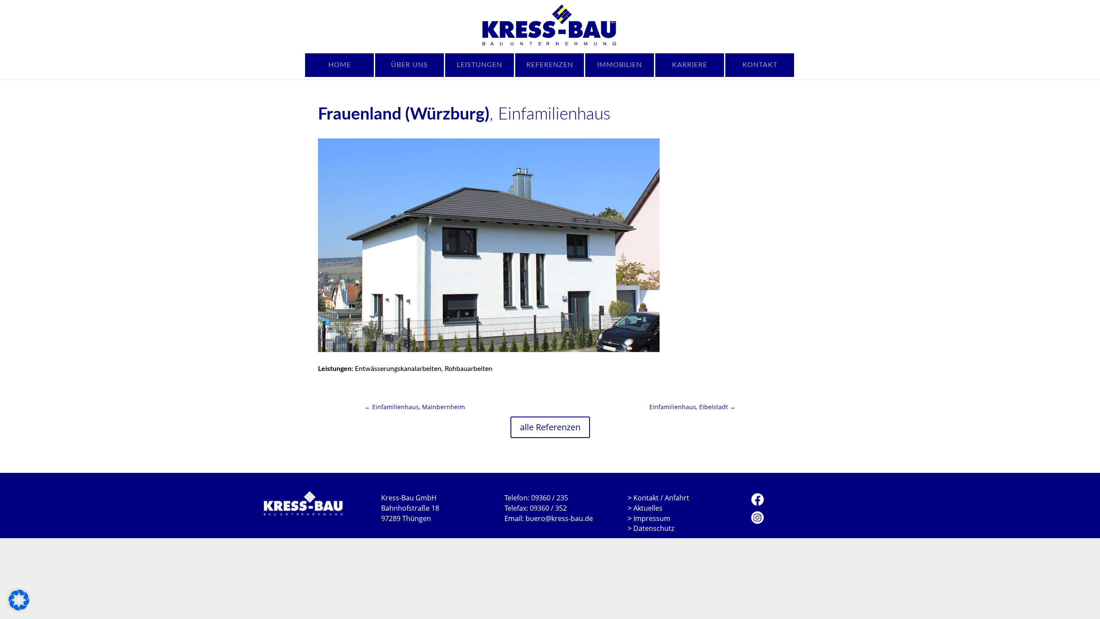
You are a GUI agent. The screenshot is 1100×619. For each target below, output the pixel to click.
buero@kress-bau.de (559, 518)
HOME (339, 64)
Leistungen (479, 64)
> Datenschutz (651, 528)
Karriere (689, 64)
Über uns (409, 64)
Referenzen (549, 64)
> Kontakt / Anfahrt (658, 498)
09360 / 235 (549, 498)
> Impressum (649, 518)
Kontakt (759, 64)
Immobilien (619, 64)
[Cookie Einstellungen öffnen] (19, 608)
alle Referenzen (550, 427)
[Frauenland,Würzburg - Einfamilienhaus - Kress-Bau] (489, 245)
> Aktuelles (645, 508)
